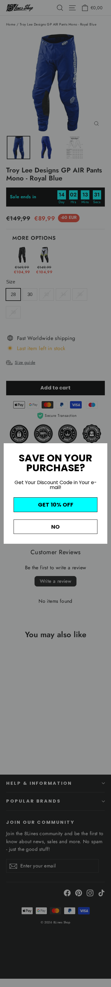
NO (55, 527)
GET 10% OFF (55, 504)
